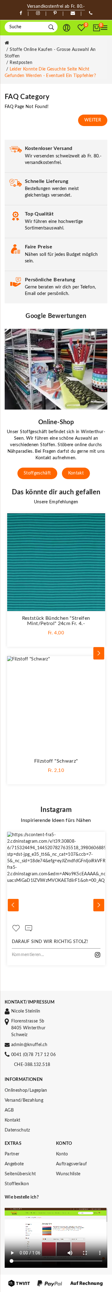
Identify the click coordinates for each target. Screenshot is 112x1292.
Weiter (92, 120)
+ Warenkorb (56, 638)
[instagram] (38, 13)
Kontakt (76, 473)
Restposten (21, 63)
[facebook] (21, 13)
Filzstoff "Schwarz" (56, 761)
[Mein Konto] (66, 28)
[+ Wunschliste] (97, 521)
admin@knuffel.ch (29, 1045)
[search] (51, 27)
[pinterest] (55, 13)
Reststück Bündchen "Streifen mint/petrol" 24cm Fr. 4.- (56, 621)
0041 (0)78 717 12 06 (33, 1055)
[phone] (90, 13)
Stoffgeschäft (37, 473)
